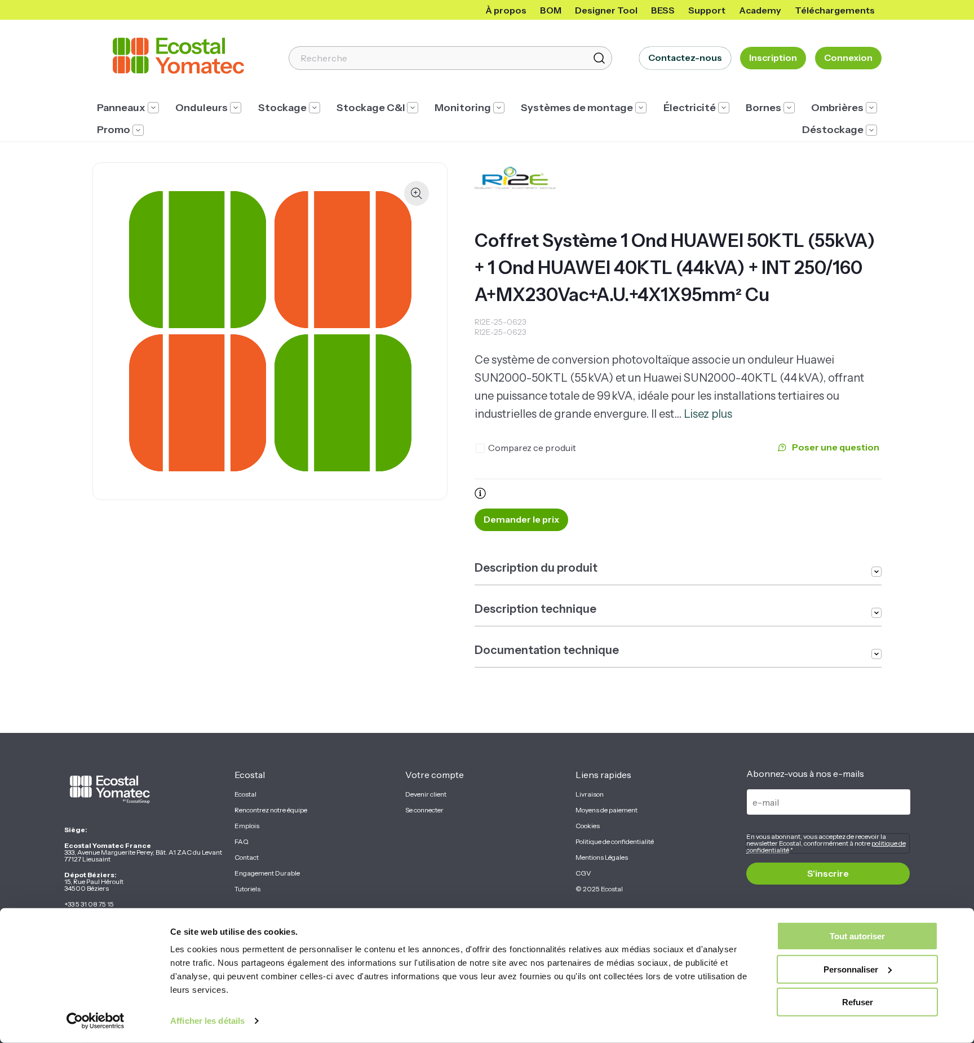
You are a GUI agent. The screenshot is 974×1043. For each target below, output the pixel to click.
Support (706, 10)
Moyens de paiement (606, 810)
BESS (663, 10)
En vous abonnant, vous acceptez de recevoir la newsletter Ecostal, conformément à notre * (826, 843)
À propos (505, 10)
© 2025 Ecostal (599, 889)
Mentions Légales (601, 857)
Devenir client (425, 794)
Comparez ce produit (532, 447)
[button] (127, 108)
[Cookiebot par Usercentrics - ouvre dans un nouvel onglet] (95, 1021)
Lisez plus (708, 414)
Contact (246, 857)
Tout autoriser (857, 936)
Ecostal (245, 794)
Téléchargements (835, 10)
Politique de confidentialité (614, 841)
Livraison (589, 794)
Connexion (848, 57)
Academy (760, 10)
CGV (583, 873)
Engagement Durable (267, 873)
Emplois (246, 826)
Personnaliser (851, 969)
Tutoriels (247, 889)
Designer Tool (606, 10)
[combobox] (450, 58)
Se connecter (424, 810)
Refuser (857, 1002)
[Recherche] (599, 58)
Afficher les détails (207, 1021)
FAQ (241, 841)
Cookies (587, 826)
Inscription (773, 57)
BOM (550, 10)
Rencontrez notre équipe (270, 810)
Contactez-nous (685, 57)
